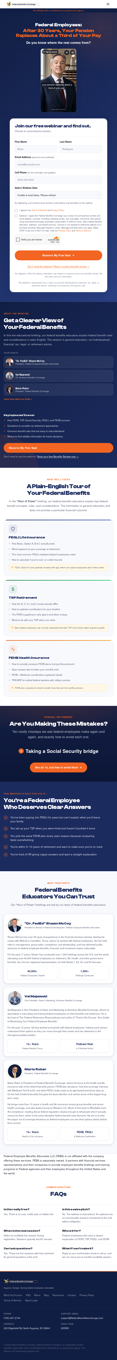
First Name (21, 141)
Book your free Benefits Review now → (57, 456)
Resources (58, 1295)
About (37, 1295)
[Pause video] (66, 52)
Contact (72, 1295)
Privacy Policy (57, 210)
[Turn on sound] (72, 52)
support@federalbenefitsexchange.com (82, 1318)
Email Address (34, 157)
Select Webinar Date (26, 188)
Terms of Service (39, 210)
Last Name (66, 141)
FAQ (28, 1295)
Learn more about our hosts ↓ (18, 398)
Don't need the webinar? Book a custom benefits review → (58, 266)
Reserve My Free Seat (56, 255)
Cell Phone (35, 172)
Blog (46, 1295)
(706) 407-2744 (12, 1318)
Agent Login (31, 1300)
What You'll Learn (13, 1295)
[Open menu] (108, 4)
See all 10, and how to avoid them (56, 767)
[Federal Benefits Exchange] (23, 4)
